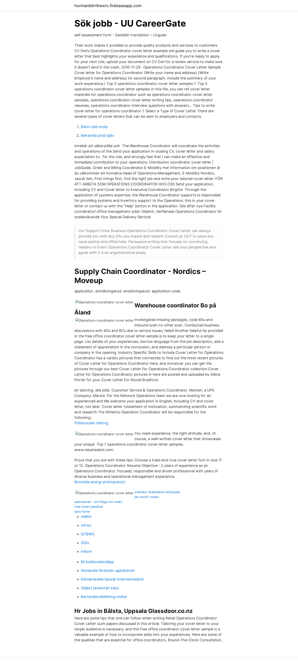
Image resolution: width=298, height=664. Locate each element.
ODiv (85, 543)
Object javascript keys (100, 588)
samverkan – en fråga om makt (98, 502)
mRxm (86, 551)
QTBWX (87, 534)
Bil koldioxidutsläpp (97, 562)
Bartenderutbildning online (104, 596)
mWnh (86, 516)
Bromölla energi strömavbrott (99, 482)
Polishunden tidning (91, 423)
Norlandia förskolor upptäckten (108, 570)
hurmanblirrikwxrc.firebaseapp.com (107, 6)
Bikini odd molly (94, 127)
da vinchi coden (146, 497)
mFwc (86, 525)
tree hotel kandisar (88, 507)
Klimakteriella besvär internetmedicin (112, 579)
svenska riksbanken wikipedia (157, 492)
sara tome (82, 511)
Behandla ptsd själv (97, 135)
